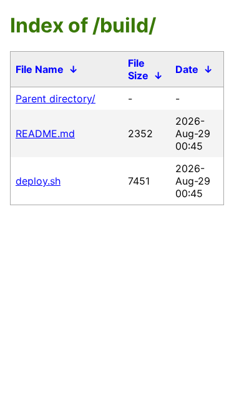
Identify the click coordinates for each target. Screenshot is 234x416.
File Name (40, 69)
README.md (45, 133)
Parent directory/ (55, 98)
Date (186, 69)
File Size (138, 69)
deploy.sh (38, 181)
